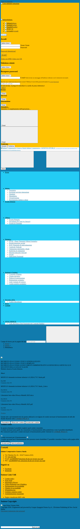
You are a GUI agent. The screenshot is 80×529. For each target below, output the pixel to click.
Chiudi (3, 93)
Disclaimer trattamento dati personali (13, 511)
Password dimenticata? (8, 51)
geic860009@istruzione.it (26, 459)
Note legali (8, 480)
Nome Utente (25, 45)
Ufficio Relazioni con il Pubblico (16, 484)
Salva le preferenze (17, 443)
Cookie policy (9, 479)
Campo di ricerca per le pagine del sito (13, 341)
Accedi (4, 35)
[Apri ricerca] (62, 159)
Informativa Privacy (11, 482)
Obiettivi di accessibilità (13, 488)
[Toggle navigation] (17, 159)
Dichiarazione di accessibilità (14, 486)
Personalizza (5, 422)
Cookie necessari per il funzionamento (13, 437)
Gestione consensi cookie (13, 492)
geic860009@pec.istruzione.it (27, 461)
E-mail (23, 78)
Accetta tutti (32, 422)
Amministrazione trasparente (14, 494)
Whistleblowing (10, 490)
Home (7, 344)
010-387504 (12, 457)
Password (24, 47)
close (3, 169)
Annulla (4, 146)
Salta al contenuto (6, 2)
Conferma (11, 146)
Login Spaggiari (54, 82)
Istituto (7, 345)
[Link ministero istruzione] (10, 3)
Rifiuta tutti (18, 422)
